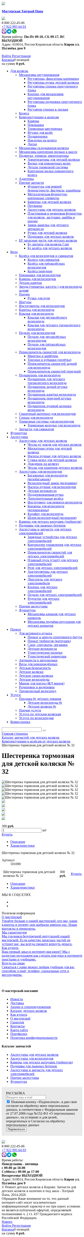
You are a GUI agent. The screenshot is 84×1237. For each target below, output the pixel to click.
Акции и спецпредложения (30, 1007)
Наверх (7, 1222)
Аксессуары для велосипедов (31, 1058)
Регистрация (21, 56)
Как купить (18, 1014)
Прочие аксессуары (24, 1078)
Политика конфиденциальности (34, 1037)
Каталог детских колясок (28, 1011)
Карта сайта (19, 1030)
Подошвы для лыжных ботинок (33, 1066)
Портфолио (18, 1034)
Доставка (17, 1003)
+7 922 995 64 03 (14, 1150)
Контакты (17, 1026)
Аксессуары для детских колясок (34, 1054)
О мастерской (20, 1018)
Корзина (8, 60)
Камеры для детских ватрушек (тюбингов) (41, 1062)
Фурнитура (18, 1081)
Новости (16, 999)
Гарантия (17, 1022)
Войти (7, 56)
